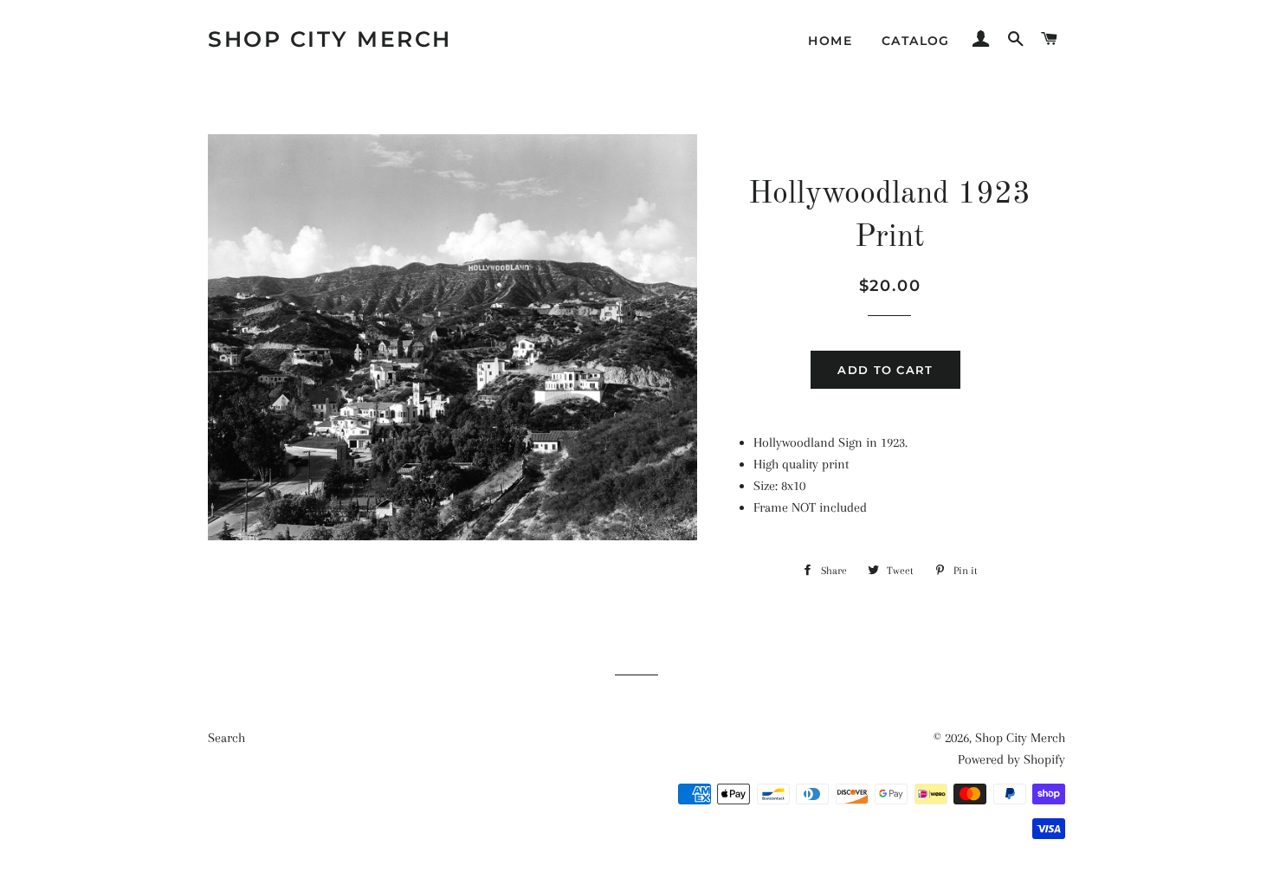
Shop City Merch (330, 39)
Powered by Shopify (1011, 759)
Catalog (916, 40)
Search (226, 738)
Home (830, 40)
